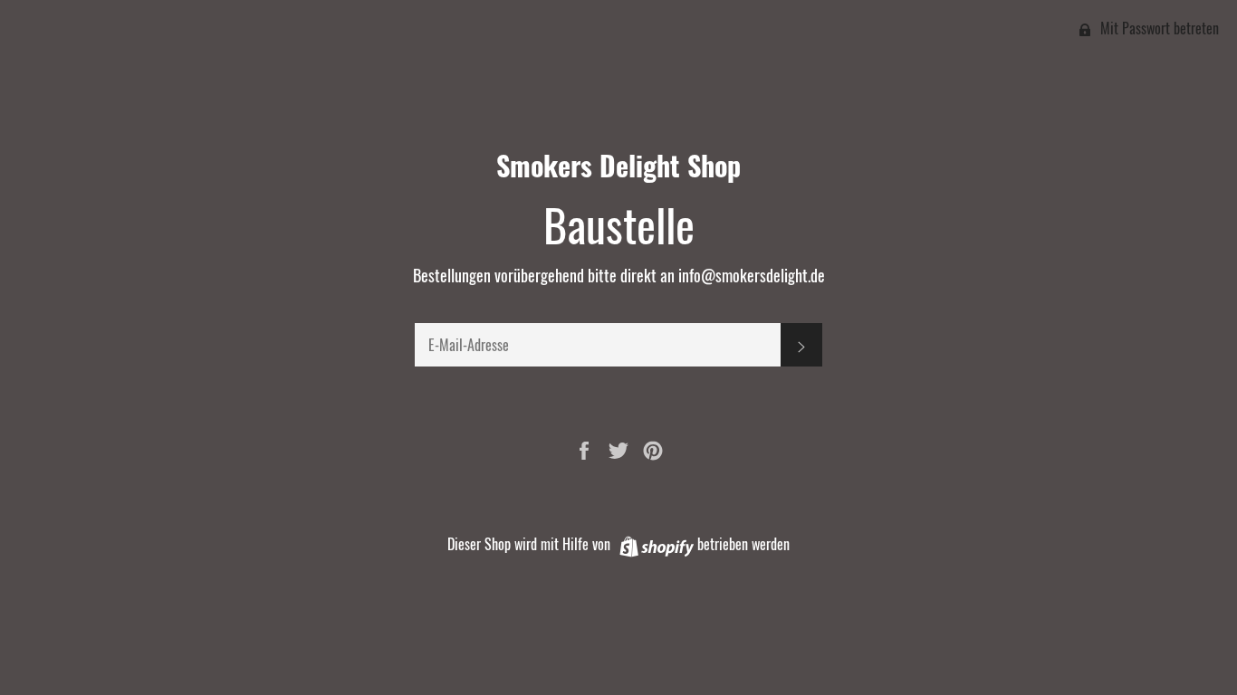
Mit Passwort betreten (1158, 28)
